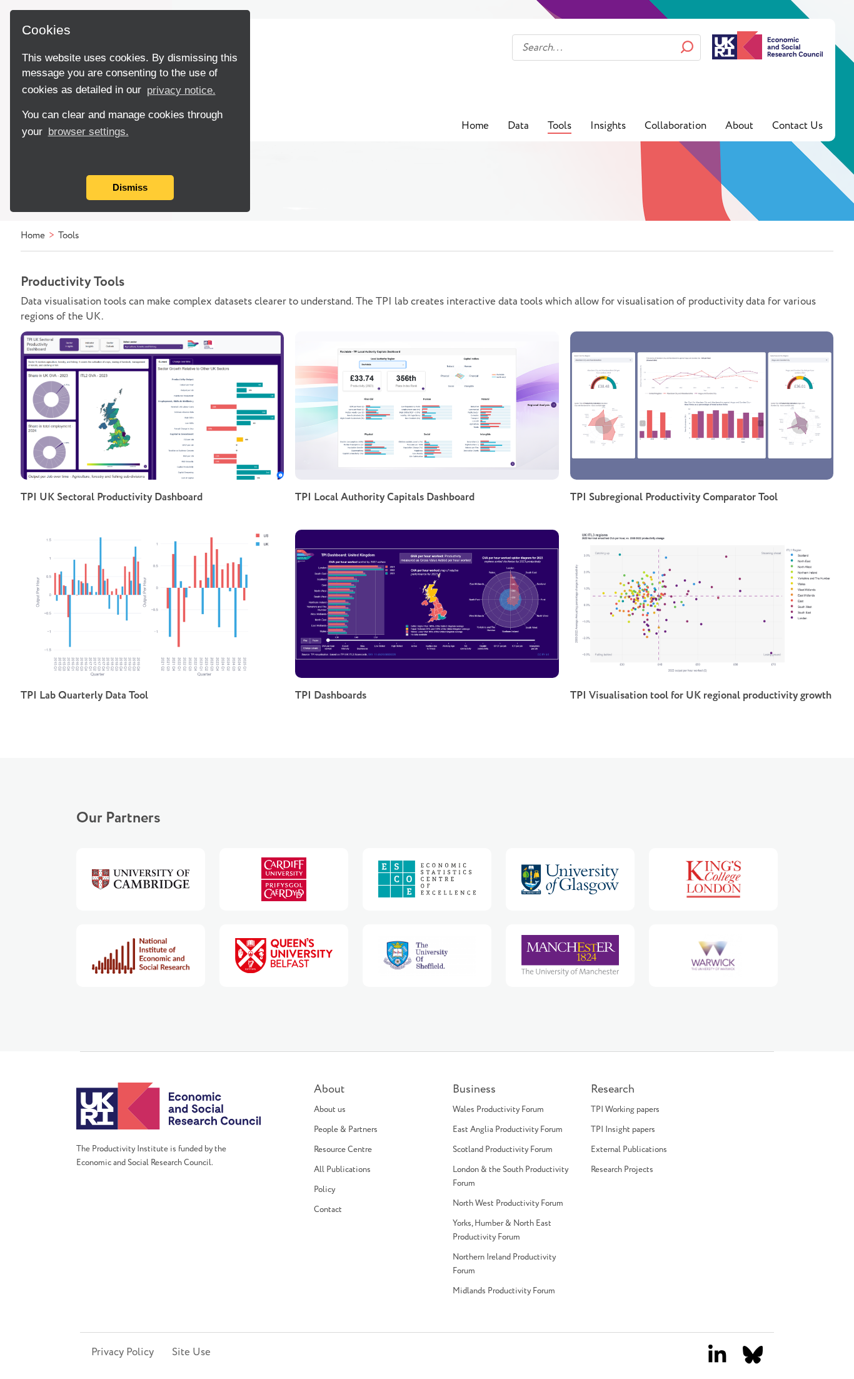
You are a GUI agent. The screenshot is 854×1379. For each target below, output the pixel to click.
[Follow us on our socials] (717, 1355)
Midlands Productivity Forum (504, 1290)
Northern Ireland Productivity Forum (504, 1263)
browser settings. (88, 132)
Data (518, 125)
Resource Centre (343, 1149)
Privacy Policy (122, 1352)
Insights (608, 125)
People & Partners (346, 1129)
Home (475, 125)
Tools (559, 125)
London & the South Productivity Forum (510, 1176)
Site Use (191, 1352)
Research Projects (622, 1169)
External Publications (629, 1149)
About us (330, 1109)
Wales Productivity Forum (498, 1109)
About (739, 125)
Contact (328, 1209)
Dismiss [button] (130, 187)
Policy (324, 1189)
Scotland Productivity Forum (503, 1149)
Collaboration (675, 125)
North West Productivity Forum (508, 1203)
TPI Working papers (625, 1109)
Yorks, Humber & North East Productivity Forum (502, 1230)
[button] (24, 158)
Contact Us (797, 125)
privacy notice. (181, 90)
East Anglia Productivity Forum (508, 1129)
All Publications (342, 1169)
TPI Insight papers (623, 1129)
